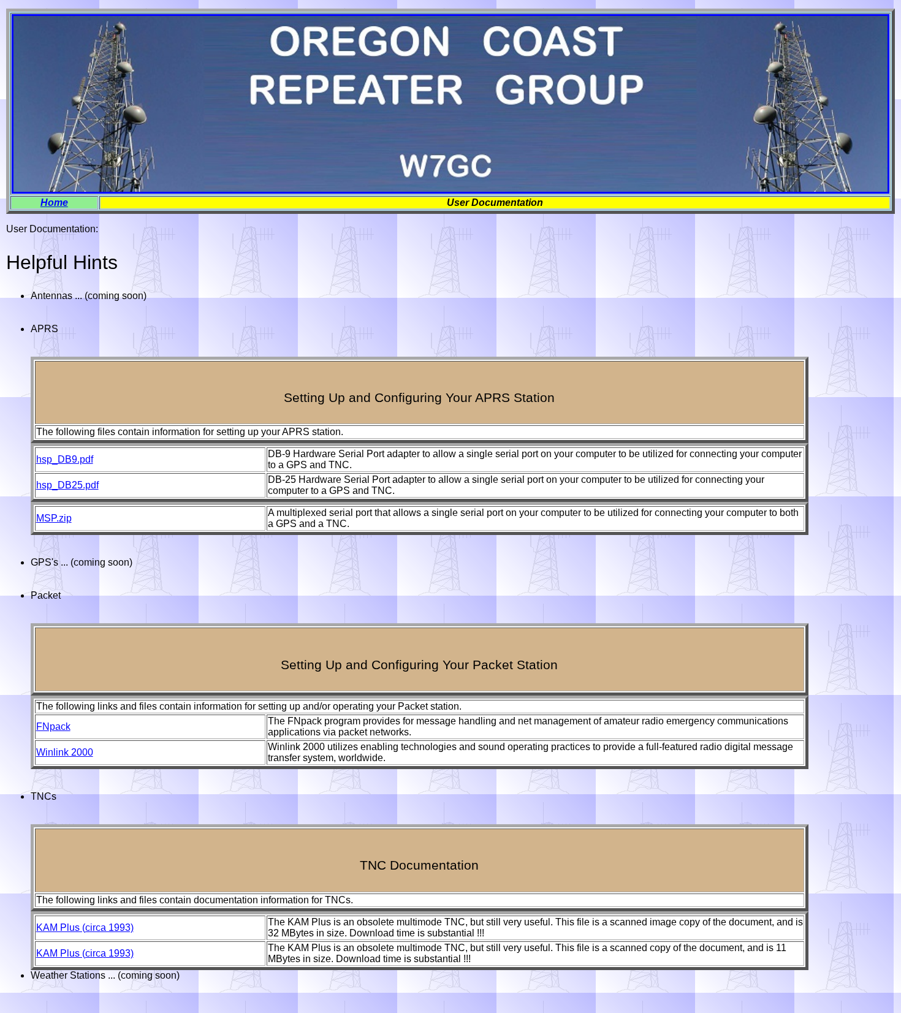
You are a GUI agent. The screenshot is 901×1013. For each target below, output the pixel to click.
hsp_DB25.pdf (67, 485)
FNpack (53, 726)
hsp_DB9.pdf (64, 459)
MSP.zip (54, 518)
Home (54, 202)
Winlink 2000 (64, 752)
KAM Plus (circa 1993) (85, 927)
